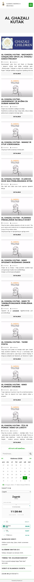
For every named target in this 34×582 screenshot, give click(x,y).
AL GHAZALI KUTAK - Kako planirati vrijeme (14, 386)
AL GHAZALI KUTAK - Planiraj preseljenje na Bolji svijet (16, 219)
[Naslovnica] (3, 3)
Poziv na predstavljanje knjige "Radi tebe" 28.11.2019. (14, 562)
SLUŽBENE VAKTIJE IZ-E (10, 550)
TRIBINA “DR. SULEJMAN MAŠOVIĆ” (15, 558)
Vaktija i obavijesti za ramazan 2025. (12, 553)
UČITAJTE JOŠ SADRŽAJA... (17, 448)
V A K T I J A (6, 488)
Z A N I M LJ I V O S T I (10, 574)
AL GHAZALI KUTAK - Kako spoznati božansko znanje (15, 261)
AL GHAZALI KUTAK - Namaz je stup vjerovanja (16, 143)
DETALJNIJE (17, 74)
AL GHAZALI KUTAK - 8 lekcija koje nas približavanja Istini (16, 180)
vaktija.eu (10, 535)
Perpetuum (19, 581)
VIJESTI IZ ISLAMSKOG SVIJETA (13, 568)
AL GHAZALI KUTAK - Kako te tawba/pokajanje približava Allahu (16, 303)
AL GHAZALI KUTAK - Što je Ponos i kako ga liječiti (14, 426)
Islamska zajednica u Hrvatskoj (13, 5)
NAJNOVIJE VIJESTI (9, 539)
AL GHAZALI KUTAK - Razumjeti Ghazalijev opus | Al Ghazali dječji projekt (17, 57)
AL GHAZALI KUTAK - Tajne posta (14, 343)
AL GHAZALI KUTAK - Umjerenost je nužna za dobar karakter (14, 101)
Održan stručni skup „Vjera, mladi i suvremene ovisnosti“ (15, 543)
